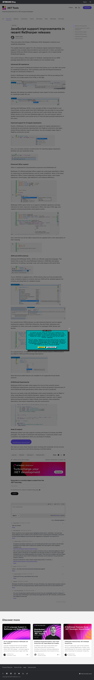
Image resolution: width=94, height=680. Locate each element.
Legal (24, 667)
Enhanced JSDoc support (81, 31)
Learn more (49, 337)
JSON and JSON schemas (80, 34)
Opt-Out (57, 344)
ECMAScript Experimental (81, 36)
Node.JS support (79, 38)
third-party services (36, 343)
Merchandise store (86, 674)
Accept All (41, 347)
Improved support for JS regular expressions (82, 29)
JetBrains (15, 676)
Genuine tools (32, 667)
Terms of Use (55, 342)
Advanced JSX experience (81, 25)
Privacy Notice (43, 342)
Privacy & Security (7, 667)
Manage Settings (51, 347)
